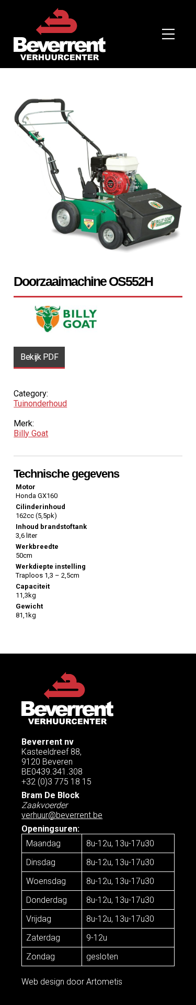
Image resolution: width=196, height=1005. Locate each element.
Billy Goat (31, 433)
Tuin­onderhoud (40, 403)
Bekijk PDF (39, 357)
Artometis (104, 982)
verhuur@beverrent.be (61, 815)
